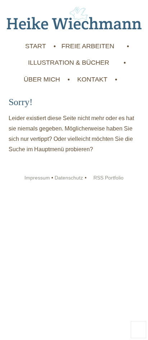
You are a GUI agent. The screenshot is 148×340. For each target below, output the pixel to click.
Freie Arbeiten (88, 46)
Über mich (42, 79)
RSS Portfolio (108, 178)
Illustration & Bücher (69, 62)
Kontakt (92, 79)
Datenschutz (69, 178)
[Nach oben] (138, 329)
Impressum (37, 178)
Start (35, 46)
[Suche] (123, 79)
